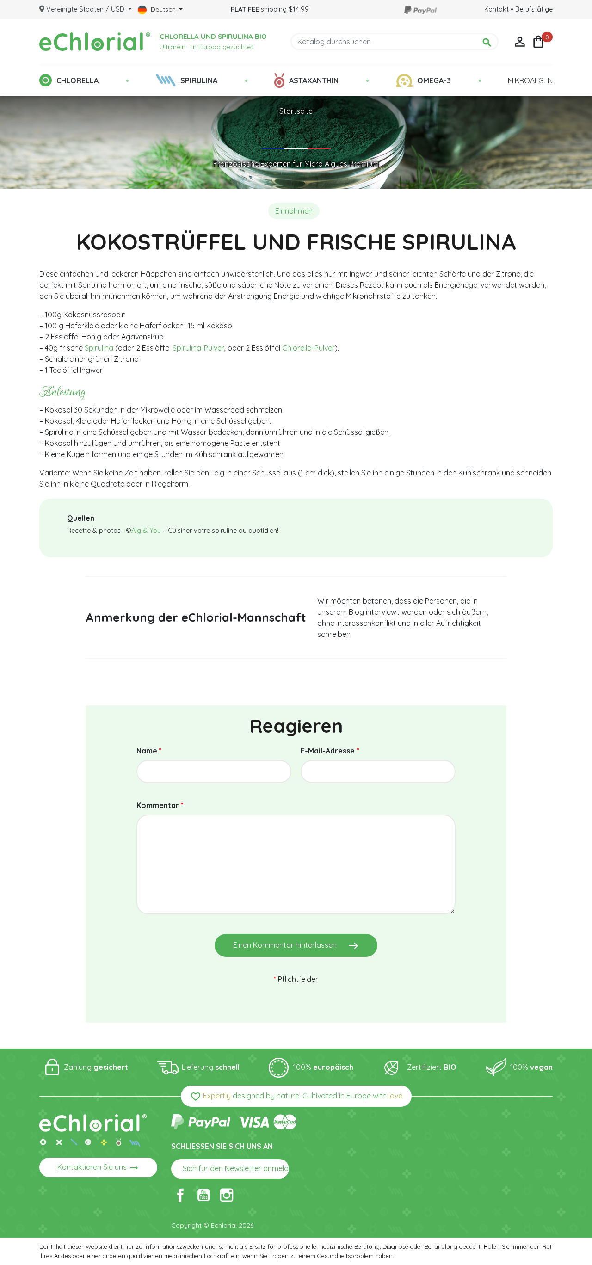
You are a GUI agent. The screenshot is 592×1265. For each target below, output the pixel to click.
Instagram (226, 1195)
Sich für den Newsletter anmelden (236, 1169)
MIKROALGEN (530, 80)
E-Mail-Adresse (330, 750)
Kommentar (160, 805)
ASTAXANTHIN (314, 80)
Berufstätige (534, 9)
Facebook (180, 1195)
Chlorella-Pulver (308, 347)
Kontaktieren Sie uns (98, 1167)
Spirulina (99, 347)
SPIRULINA (198, 80)
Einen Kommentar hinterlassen (296, 945)
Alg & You (146, 530)
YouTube (203, 1195)
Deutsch (163, 9)
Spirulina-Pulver (198, 347)
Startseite (296, 111)
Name (149, 750)
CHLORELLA (77, 80)
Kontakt (496, 9)
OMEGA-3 (434, 80)
